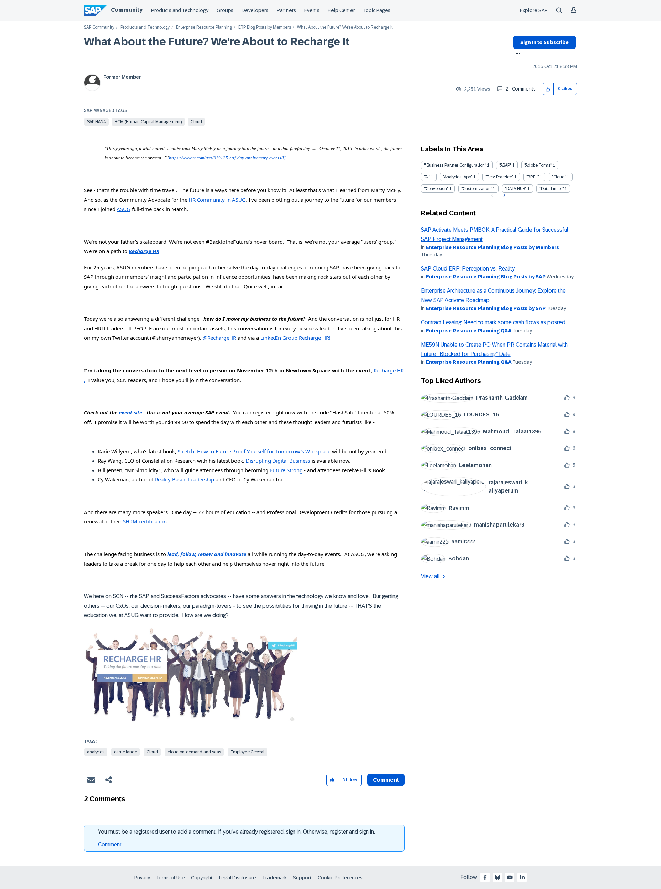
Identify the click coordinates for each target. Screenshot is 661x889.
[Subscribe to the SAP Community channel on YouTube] (510, 877)
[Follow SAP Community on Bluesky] (497, 877)
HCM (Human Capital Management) (148, 121)
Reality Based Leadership (185, 479)
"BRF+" (532, 176)
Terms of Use (170, 877)
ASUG (123, 208)
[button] (548, 89)
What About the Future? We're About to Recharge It (217, 41)
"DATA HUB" (515, 188)
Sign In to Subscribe (544, 42)
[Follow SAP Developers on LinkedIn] (522, 877)
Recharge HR (144, 250)
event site (130, 412)
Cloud (196, 121)
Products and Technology (179, 10)
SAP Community (99, 27)
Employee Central (247, 752)
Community (127, 10)
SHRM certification (145, 521)
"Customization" (476, 188)
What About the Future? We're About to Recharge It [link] (345, 27)
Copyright (202, 877)
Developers (255, 10)
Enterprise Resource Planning (204, 27)
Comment (110, 844)
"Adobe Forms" (538, 165)
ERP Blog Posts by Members (264, 27)
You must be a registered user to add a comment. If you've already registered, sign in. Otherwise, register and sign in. (236, 832)
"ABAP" (505, 165)
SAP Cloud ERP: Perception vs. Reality (468, 269)
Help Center (341, 10)
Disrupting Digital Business (278, 460)
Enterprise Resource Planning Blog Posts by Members (492, 247)
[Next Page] (503, 195)
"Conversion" (436, 188)
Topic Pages (376, 10)
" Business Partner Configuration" (455, 165)
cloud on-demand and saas (194, 752)
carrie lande (125, 752)
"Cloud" (559, 176)
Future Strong (286, 470)
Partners (286, 10)
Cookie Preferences (340, 877)
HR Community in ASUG (217, 199)
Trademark (274, 877)
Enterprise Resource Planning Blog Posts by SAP (486, 276)
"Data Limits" (551, 188)
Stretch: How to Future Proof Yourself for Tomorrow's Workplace (254, 451)
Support (302, 877)
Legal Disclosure (237, 877)
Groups (225, 10)
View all (430, 576)
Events (311, 10)
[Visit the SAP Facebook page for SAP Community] (485, 877)
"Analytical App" (457, 176)
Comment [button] (386, 780)
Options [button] (516, 54)
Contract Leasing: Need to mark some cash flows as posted (493, 322)
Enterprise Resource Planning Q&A (469, 331)
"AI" (427, 176)
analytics (95, 752)
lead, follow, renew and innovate (206, 554)
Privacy (142, 877)
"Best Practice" (499, 176)
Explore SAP (534, 10)
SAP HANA (96, 121)
